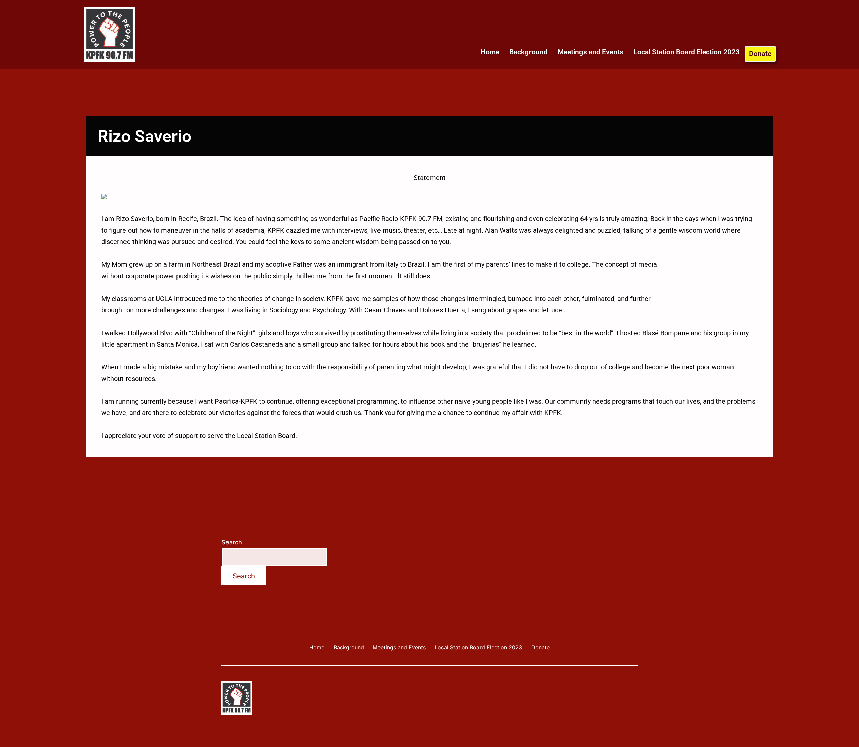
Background (528, 52)
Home (490, 52)
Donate (760, 54)
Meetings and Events (590, 52)
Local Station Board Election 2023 (687, 52)
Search (231, 542)
